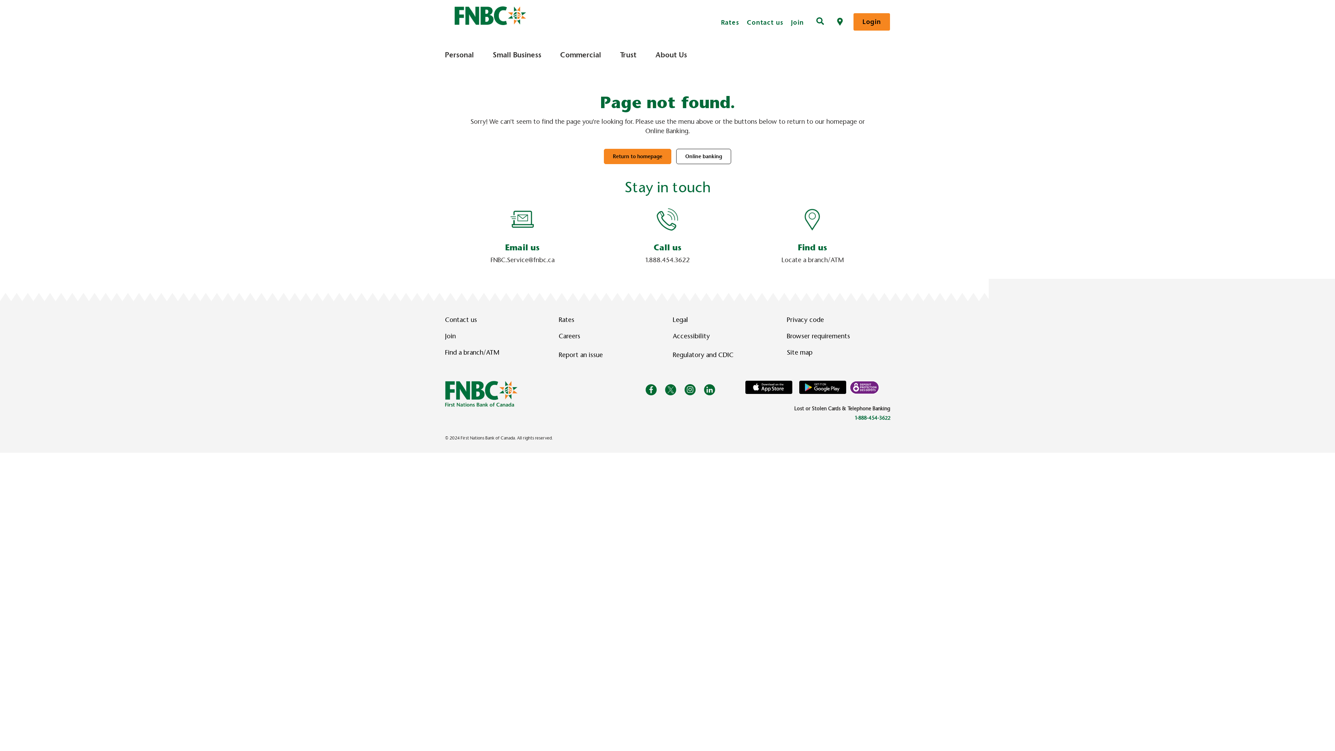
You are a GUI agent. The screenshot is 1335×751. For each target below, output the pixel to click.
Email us (522, 247)
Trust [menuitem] (628, 54)
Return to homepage (637, 156)
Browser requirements (818, 336)
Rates (730, 22)
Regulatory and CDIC (705, 355)
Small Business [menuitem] (517, 54)
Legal (680, 320)
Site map (799, 352)
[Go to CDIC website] (864, 387)
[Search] (820, 22)
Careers (569, 336)
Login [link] (872, 22)
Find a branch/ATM (472, 352)
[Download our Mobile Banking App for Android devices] (822, 387)
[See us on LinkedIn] (709, 389)
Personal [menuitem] (459, 54)
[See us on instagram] (690, 389)
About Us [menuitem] (671, 54)
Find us (812, 247)
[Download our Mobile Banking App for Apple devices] (768, 387)
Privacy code (805, 320)
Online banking (703, 156)
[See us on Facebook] (651, 389)
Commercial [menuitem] (580, 54)
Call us (667, 247)
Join (797, 22)
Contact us (765, 22)
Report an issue (581, 355)
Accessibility (691, 336)
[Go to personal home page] (481, 393)
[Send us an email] (522, 219)
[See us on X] (670, 389)
